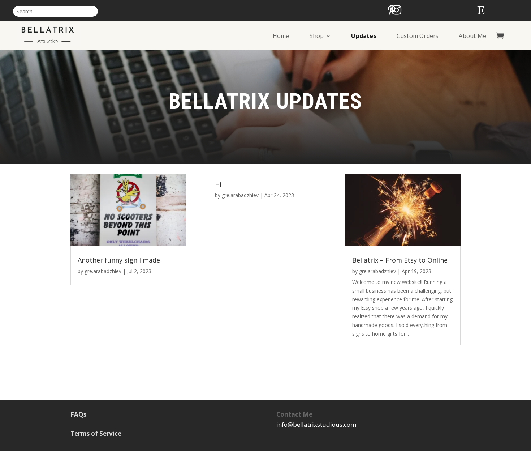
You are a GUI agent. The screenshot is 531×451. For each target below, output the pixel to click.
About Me (472, 36)
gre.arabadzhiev (103, 271)
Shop (317, 36)
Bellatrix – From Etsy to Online (400, 260)
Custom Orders (418, 36)
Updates (363, 36)
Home (281, 36)
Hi (218, 184)
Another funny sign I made (119, 260)
